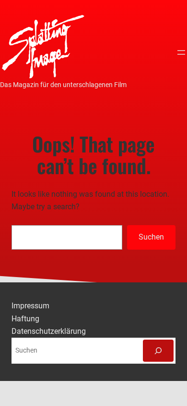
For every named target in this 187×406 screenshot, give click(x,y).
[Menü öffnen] (181, 52)
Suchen (151, 236)
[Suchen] (158, 351)
